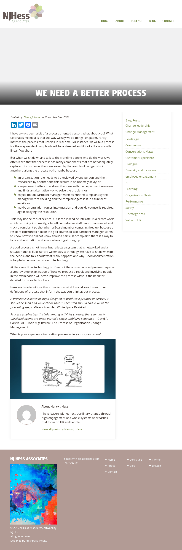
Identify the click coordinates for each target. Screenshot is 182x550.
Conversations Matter (140, 152)
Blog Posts (132, 120)
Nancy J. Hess (32, 117)
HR (127, 183)
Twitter (156, 459)
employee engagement (140, 176)
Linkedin (157, 465)
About (120, 21)
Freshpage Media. (36, 540)
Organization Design (139, 195)
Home (105, 21)
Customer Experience (139, 158)
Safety (129, 208)
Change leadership (138, 126)
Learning (131, 189)
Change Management (139, 132)
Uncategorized (135, 214)
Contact (168, 21)
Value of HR (133, 220)
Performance (134, 201)
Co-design (132, 139)
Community (133, 145)
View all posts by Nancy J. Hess (62, 429)
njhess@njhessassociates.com (82, 458)
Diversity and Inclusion (140, 170)
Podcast (137, 21)
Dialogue (131, 164)
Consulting (136, 459)
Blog (152, 21)
